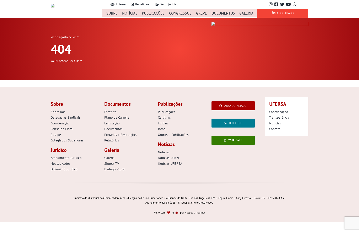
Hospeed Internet (195, 212)
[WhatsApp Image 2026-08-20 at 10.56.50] (259, 23)
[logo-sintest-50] (74, 5)
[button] (103, 4)
